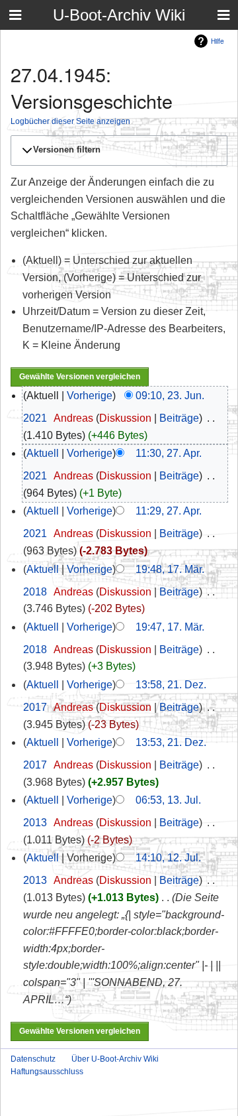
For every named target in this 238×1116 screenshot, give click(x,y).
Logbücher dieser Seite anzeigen (70, 121)
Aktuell (42, 453)
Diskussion (125, 418)
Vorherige (89, 395)
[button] (117, 150)
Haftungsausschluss (47, 1071)
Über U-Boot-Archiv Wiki (115, 1059)
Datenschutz (33, 1059)
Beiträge (179, 418)
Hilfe (217, 41)
